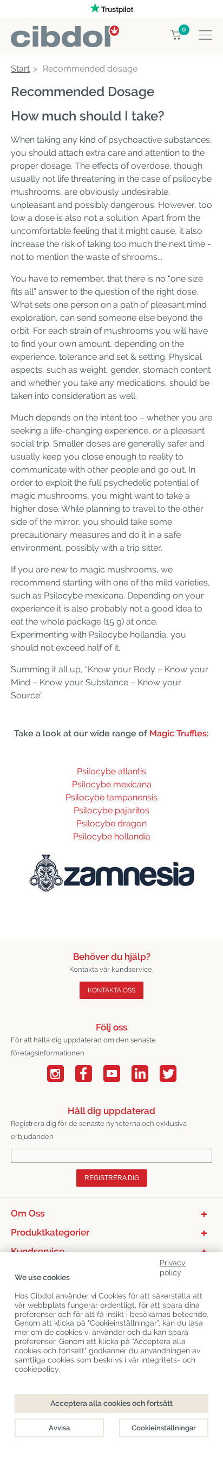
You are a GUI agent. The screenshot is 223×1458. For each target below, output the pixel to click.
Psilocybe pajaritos (111, 810)
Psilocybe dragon (111, 823)
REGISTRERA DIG (111, 1178)
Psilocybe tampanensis (111, 797)
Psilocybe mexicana (112, 784)
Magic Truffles (178, 733)
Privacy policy (173, 1265)
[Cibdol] (65, 32)
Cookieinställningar (164, 1428)
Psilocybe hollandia (111, 836)
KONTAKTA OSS (111, 990)
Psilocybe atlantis (111, 771)
